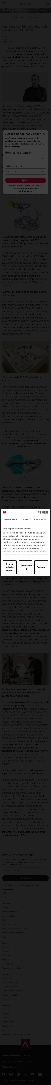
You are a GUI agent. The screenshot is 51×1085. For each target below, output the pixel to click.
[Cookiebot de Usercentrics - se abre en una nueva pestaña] (36, 512)
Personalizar (26, 566)
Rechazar (41, 567)
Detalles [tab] (26, 519)
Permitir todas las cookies (9, 567)
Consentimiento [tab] (10, 519)
